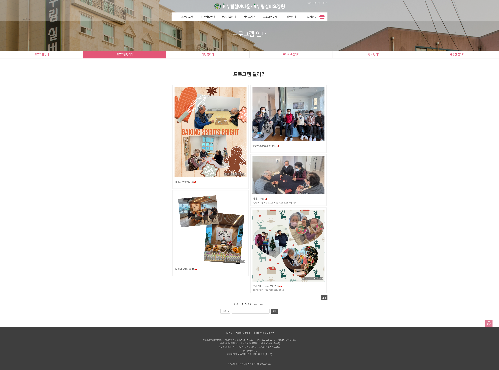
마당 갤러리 (208, 54)
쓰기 (324, 297)
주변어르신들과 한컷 (263, 146)
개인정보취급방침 (242, 332)
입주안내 (291, 17)
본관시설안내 (229, 17)
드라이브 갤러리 (291, 54)
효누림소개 (187, 17)
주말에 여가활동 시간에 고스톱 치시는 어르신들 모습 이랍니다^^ (274, 202)
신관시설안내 (208, 17)
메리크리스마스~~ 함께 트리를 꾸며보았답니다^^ (269, 290)
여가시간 (257, 198)
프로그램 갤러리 (124, 54)
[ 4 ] (240, 304)
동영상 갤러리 (457, 54)
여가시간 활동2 (182, 182)
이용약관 (228, 332)
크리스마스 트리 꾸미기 (264, 286)
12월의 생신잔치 (183, 269)
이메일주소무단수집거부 (263, 332)
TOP (489, 324)
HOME (308, 3)
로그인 (325, 3)
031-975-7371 (268, 339)
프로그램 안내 (270, 17)
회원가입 (316, 3)
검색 (274, 311)
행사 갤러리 (374, 54)
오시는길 (311, 17)
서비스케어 (249, 17)
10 (250, 304)
